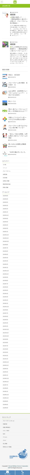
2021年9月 (5, 339)
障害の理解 (5, 187)
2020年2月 (5, 372)
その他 (12, 14)
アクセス (5, 437)
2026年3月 (5, 205)
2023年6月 (5, 287)
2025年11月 (6, 215)
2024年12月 (6, 234)
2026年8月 (5, 195)
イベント (5, 167)
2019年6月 (5, 388)
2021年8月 (5, 342)
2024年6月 (5, 251)
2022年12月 (6, 306)
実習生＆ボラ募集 (7, 446)
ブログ (4, 440)
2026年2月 (5, 208)
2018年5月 (5, 407)
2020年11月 (6, 365)
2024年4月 (5, 257)
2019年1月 (5, 391)
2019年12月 (6, 378)
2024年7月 (5, 248)
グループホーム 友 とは (8, 420)
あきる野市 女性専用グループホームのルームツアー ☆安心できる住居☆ (17, 93)
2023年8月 (5, 280)
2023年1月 (5, 303)
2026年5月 (5, 202)
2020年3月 (5, 368)
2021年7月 (5, 345)
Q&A (4, 433)
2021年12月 (6, 329)
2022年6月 (5, 316)
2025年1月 (5, 231)
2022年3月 (5, 323)
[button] (7, 473)
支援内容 (5, 424)
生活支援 (5, 177)
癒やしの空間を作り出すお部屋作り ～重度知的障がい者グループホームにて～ (19, 49)
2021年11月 (6, 332)
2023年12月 (6, 270)
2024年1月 (5, 267)
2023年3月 (5, 296)
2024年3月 (5, 261)
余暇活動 (5, 174)
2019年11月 (6, 381)
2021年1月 (5, 358)
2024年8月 (5, 244)
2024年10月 (6, 241)
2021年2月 (5, 355)
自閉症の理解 (6, 181)
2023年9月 (5, 277)
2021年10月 (6, 336)
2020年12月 (6, 362)
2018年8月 (5, 401)
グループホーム (6, 171)
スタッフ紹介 (6, 430)
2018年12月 (6, 394)
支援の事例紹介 (6, 427)
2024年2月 (5, 264)
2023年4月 (5, 293)
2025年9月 (5, 218)
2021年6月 (5, 349)
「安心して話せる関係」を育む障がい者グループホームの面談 (17, 136)
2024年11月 (6, 238)
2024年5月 (5, 254)
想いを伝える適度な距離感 (17, 144)
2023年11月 (6, 274)
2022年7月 (5, 313)
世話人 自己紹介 (14, 75)
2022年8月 (5, 310)
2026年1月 (5, 212)
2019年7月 (5, 385)
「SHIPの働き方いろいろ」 (17, 152)
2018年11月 (6, 398)
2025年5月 (5, 221)
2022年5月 (5, 319)
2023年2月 (5, 300)
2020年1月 (5, 375)
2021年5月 (5, 352)
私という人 (12, 101)
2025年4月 (5, 225)
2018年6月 (5, 404)
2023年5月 (5, 290)
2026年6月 (5, 199)
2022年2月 (5, 326)
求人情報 (5, 443)
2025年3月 (5, 228)
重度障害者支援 (6, 184)
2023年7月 (5, 283)
